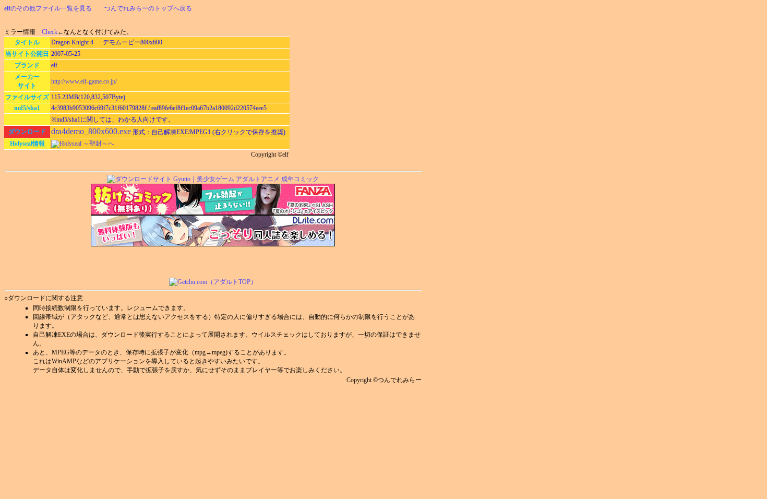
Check (49, 31)
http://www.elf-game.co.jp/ (84, 81)
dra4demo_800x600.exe (91, 131)
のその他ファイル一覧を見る (48, 8)
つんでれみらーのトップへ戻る (148, 8)
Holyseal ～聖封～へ (86, 143)
